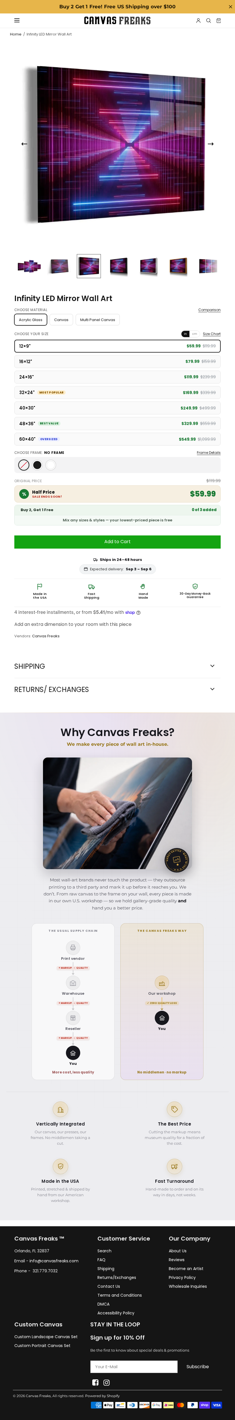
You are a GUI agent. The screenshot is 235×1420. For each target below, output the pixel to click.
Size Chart (212, 334)
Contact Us (108, 1286)
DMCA (103, 1304)
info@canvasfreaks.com (54, 1261)
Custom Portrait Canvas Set (42, 1345)
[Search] (208, 20)
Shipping (105, 1268)
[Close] (230, 6)
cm (194, 333)
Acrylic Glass (30, 320)
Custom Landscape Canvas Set (46, 1337)
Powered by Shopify (102, 1396)
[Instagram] (106, 1383)
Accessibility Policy (115, 1313)
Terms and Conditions (119, 1295)
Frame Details (209, 452)
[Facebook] (95, 1383)
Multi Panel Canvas (97, 320)
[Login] (198, 20)
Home (15, 34)
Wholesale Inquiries (188, 1286)
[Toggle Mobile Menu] (20, 20)
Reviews (177, 1260)
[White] (50, 465)
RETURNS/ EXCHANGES (51, 689)
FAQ (101, 1260)
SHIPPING (29, 666)
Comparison (209, 310)
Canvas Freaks (46, 636)
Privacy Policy (182, 1277)
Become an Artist (186, 1268)
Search (104, 1251)
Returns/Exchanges (116, 1277)
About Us (178, 1251)
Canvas (61, 320)
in (185, 333)
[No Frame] (23, 465)
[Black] (37, 465)
